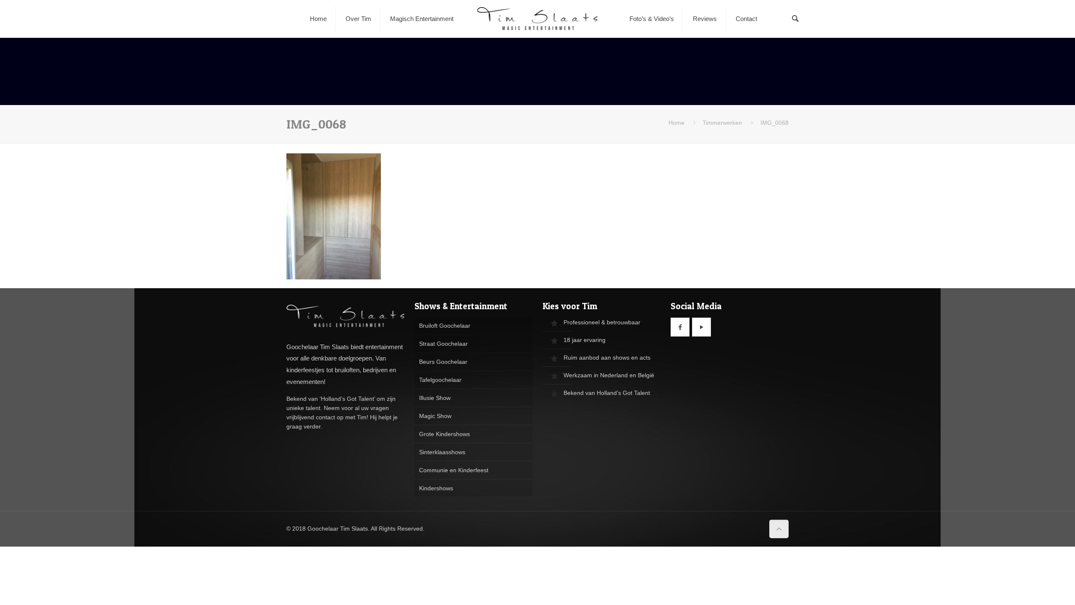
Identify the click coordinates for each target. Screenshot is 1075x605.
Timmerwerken (722, 122)
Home (676, 122)
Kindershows (436, 488)
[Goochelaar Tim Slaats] (537, 19)
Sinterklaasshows (442, 452)
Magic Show (435, 416)
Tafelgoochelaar (440, 379)
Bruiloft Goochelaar (444, 325)
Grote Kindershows (444, 434)
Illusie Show (435, 398)
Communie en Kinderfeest (453, 470)
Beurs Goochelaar (443, 361)
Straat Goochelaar (443, 343)
